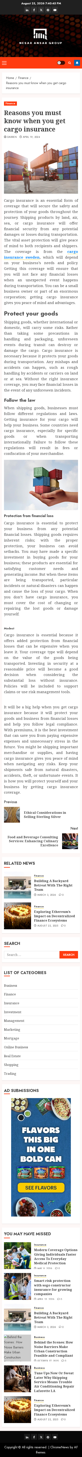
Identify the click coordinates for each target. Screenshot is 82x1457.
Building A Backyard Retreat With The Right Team (53, 885)
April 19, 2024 (31, 137)
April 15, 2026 (46, 1299)
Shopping (11, 1065)
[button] (4, 63)
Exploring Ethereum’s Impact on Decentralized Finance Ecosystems (54, 916)
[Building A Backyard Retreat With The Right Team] (17, 885)
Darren (12, 137)
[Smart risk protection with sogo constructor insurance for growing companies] (17, 1286)
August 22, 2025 (47, 926)
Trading (10, 1073)
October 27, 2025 (48, 1361)
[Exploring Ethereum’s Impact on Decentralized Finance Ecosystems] (17, 915)
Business (10, 985)
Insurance (11, 1003)
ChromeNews (59, 1447)
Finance (10, 103)
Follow (77, 63)
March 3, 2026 (46, 895)
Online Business (16, 1047)
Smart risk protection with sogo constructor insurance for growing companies (53, 1287)
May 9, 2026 (44, 1268)
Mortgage (11, 1038)
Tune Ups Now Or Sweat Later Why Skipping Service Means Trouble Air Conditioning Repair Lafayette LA (54, 1382)
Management (14, 1021)
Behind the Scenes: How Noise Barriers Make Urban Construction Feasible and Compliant (53, 1349)
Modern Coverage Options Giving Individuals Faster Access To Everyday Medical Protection (55, 1256)
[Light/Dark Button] (61, 63)
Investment (12, 1012)
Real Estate (12, 1056)
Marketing (12, 1029)
